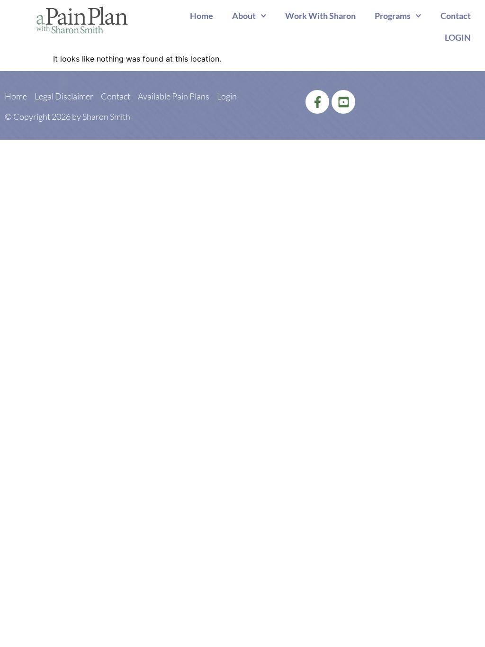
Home (201, 15)
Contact (455, 15)
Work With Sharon (320, 15)
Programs (393, 15)
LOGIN (458, 37)
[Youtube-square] (343, 102)
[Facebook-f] (317, 102)
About (244, 15)
